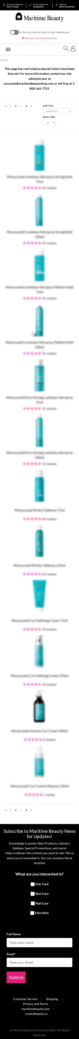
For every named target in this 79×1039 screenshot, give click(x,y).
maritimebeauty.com (36, 1009)
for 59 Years (15, 5)
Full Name (14, 934)
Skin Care (41, 893)
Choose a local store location (40, 38)
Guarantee (40, 5)
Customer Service (25, 999)
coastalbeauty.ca (36, 1013)
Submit (16, 977)
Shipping (52, 999)
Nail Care (42, 903)
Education (42, 913)
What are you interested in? (39, 874)
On (14, 32)
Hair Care (41, 884)
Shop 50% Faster (66, 5)
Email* (11, 954)
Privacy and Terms (35, 1004)
